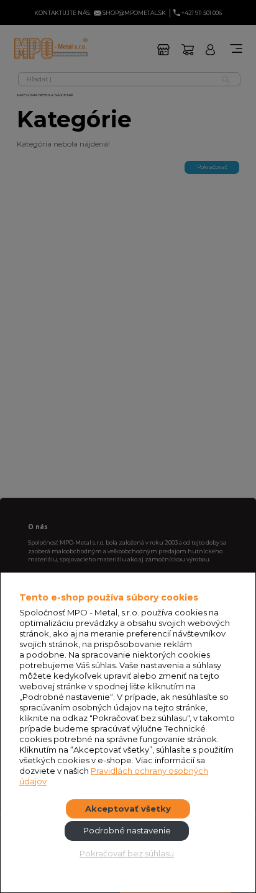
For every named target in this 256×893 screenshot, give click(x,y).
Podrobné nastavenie (127, 830)
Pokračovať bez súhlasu (127, 853)
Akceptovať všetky (128, 809)
